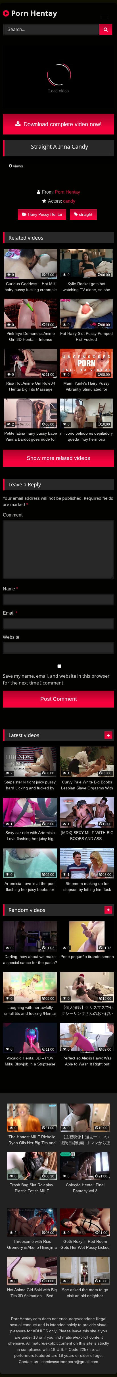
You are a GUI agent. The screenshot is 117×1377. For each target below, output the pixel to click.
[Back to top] (99, 1360)
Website (11, 637)
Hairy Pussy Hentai (45, 214)
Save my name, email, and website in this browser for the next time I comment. (56, 679)
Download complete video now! (62, 124)
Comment (12, 515)
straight (85, 214)
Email (10, 613)
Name (10, 588)
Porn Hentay (33, 13)
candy (69, 201)
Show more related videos (58, 458)
